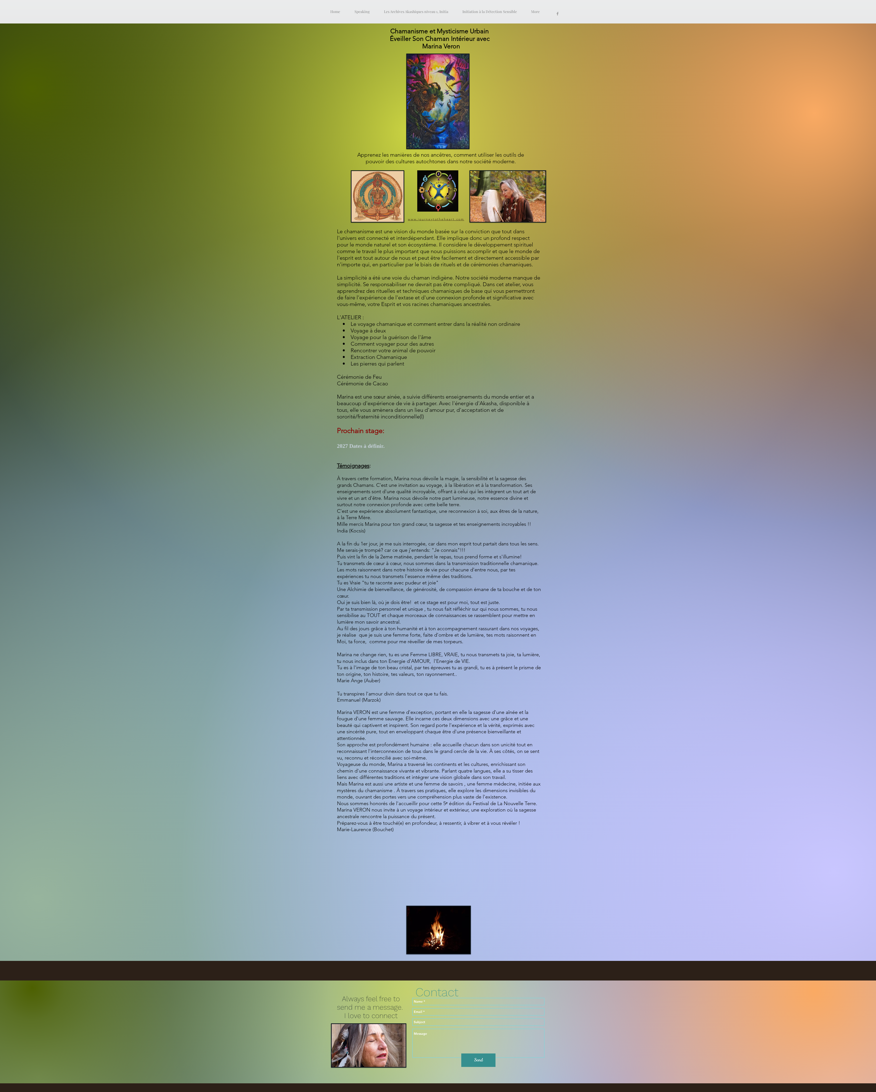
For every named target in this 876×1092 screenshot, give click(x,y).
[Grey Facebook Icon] (557, 13)
